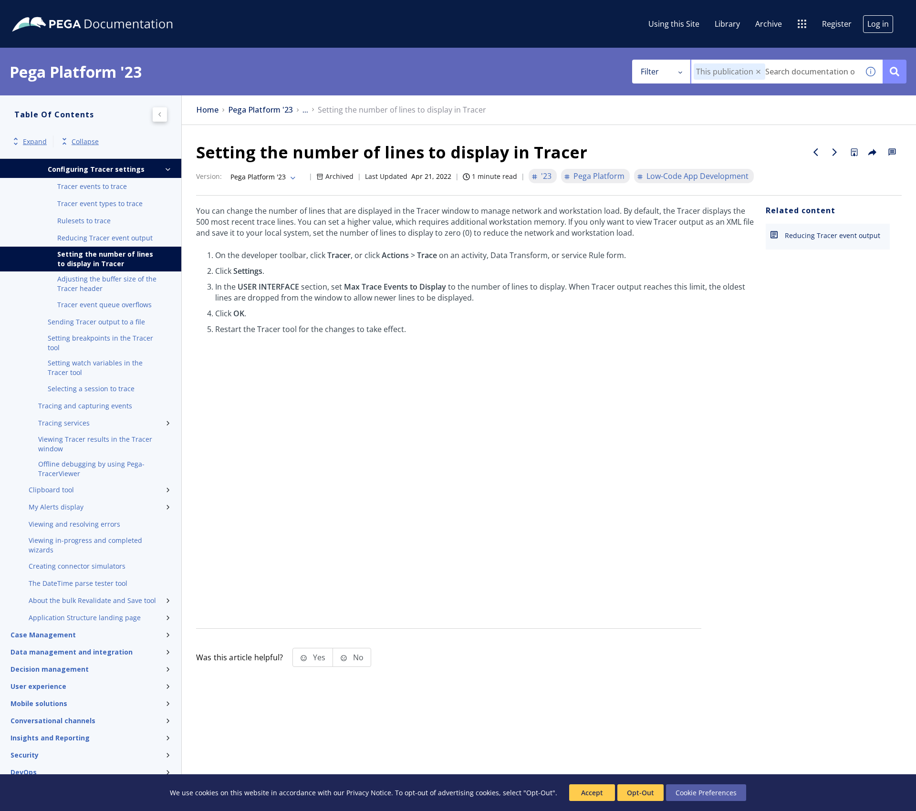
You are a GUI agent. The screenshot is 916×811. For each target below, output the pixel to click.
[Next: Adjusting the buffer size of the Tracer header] (834, 152)
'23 (546, 176)
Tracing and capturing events (85, 405)
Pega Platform (599, 176)
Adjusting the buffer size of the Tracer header (106, 283)
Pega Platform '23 (260, 110)
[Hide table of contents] (160, 114)
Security (24, 754)
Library (727, 24)
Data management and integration (71, 651)
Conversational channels (52, 720)
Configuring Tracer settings (96, 169)
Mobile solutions (38, 703)
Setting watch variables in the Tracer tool (95, 367)
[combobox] (775, 71)
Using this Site (673, 24)
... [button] (305, 110)
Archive (768, 24)
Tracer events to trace (92, 186)
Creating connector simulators (77, 566)
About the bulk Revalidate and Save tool (92, 600)
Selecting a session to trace (91, 388)
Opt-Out (640, 792)
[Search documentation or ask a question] (894, 71)
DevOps (23, 772)
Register (837, 24)
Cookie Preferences (706, 792)
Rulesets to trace (84, 220)
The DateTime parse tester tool (78, 583)
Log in (878, 24)
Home (207, 110)
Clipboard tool (51, 489)
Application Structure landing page (85, 617)
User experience (38, 686)
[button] (758, 71)
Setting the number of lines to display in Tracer (105, 259)
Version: (209, 176)
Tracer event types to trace (100, 203)
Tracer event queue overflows (104, 304)
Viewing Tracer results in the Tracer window (95, 444)
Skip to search (115, 11)
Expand (35, 141)
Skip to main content (42, 11)
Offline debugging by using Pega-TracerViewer (91, 468)
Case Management (43, 634)
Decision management (49, 669)
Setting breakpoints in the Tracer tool (100, 342)
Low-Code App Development (697, 176)
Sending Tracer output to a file (96, 321)
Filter (650, 71)
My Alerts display (56, 506)
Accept (592, 792)
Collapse (85, 141)
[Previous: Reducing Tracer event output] (815, 152)
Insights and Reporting (50, 737)
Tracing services (64, 422)
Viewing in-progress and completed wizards (85, 545)
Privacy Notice (368, 792)
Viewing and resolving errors (74, 524)
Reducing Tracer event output (105, 237)
